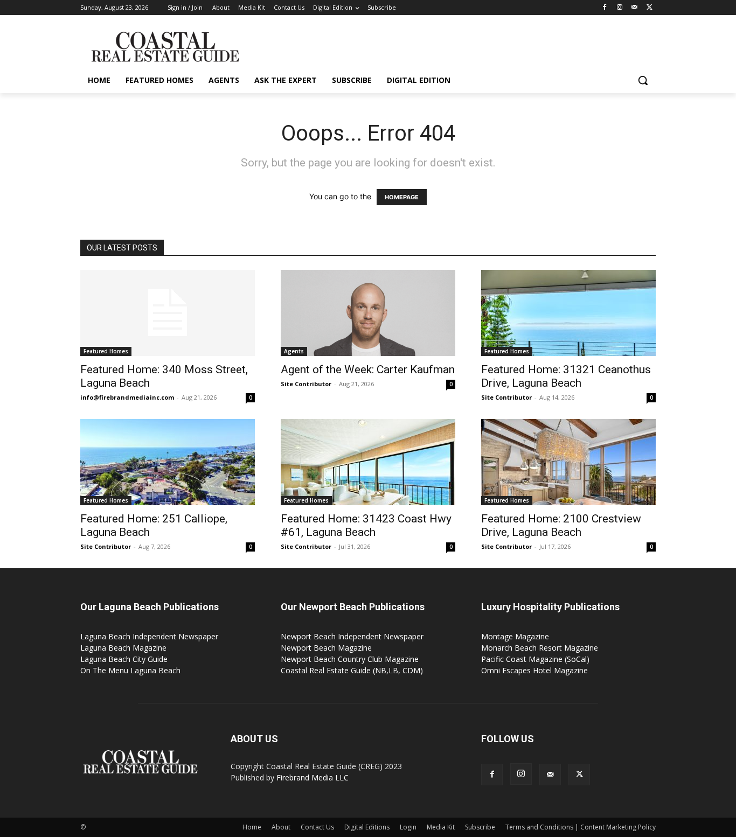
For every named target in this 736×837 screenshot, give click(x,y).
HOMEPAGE (402, 197)
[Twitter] (649, 8)
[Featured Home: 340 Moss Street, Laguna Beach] (167, 313)
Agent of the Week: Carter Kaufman (368, 369)
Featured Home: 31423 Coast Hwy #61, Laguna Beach (366, 525)
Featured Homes (106, 351)
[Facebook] (605, 8)
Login (408, 827)
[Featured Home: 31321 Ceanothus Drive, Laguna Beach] (568, 313)
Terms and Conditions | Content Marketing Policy (580, 827)
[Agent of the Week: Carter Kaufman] (368, 313)
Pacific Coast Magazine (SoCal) (535, 659)
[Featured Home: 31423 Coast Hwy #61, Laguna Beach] (368, 462)
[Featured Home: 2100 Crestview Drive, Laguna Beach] (568, 462)
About (281, 827)
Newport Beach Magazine (326, 648)
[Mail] (634, 8)
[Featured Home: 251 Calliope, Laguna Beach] (167, 462)
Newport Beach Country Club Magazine (350, 659)
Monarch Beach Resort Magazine (539, 648)
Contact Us (317, 827)
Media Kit (441, 827)
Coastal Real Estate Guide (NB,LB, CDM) (352, 670)
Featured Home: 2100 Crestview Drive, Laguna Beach (561, 525)
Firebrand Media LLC (312, 777)
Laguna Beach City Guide (124, 659)
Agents (294, 351)
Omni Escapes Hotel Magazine (534, 670)
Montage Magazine (515, 636)
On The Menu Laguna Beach (130, 670)
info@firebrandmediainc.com (127, 397)
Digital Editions (367, 827)
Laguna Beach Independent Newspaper (149, 636)
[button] (643, 80)
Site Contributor (306, 384)
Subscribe (480, 827)
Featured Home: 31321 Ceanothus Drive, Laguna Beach (566, 376)
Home (251, 827)
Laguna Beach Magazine (123, 648)
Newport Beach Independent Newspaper (352, 636)
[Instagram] (620, 8)
